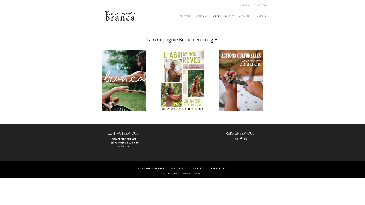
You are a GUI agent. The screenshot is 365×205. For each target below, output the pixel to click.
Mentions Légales (182, 173)
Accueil (167, 173)
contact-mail (124, 146)
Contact (197, 173)
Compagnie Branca (120, 16)
